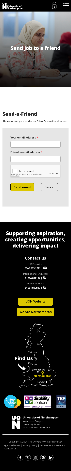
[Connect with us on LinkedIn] (50, 457)
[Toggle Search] (66, 5)
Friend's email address (26, 152)
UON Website (35, 301)
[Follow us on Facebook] (20, 457)
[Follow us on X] (28, 457)
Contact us (10, 448)
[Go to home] (12, 6)
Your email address (24, 137)
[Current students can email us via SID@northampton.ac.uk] (45, 287)
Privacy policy (30, 445)
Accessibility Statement (52, 445)
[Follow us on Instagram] (43, 457)
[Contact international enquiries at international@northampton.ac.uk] (45, 277)
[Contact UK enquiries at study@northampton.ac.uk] (45, 268)
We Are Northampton (35, 312)
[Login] (54, 5)
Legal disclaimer (11, 445)
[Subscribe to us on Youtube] (35, 457)
